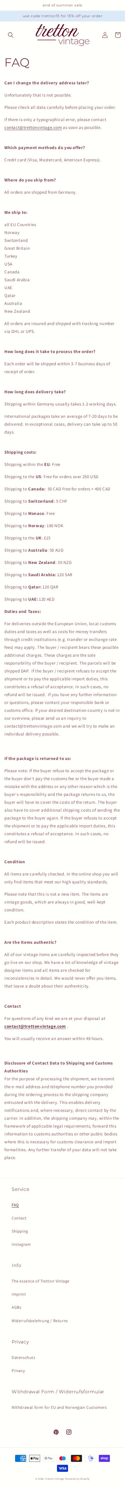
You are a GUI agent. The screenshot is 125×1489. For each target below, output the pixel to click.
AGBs (16, 1307)
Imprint (19, 1294)
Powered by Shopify (77, 1478)
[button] (10, 35)
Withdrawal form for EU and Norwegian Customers (59, 1407)
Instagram (21, 1244)
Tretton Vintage (54, 1478)
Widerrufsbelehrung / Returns (40, 1320)
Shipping (20, 1231)
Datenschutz (23, 1357)
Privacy (18, 1370)
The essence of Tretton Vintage (40, 1281)
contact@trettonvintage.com (33, 127)
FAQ (15, 1204)
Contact (19, 1218)
